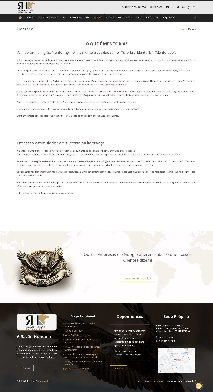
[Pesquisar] (195, 18)
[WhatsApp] (193, 7)
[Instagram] (188, 7)
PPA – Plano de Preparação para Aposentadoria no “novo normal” (81, 356)
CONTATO (157, 7)
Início (182, 29)
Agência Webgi (43, 380)
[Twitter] (178, 7)
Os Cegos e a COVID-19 (77, 368)
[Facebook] (172, 7)
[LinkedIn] (183, 7)
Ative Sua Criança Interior (77, 335)
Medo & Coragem (74, 330)
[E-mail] (167, 7)
